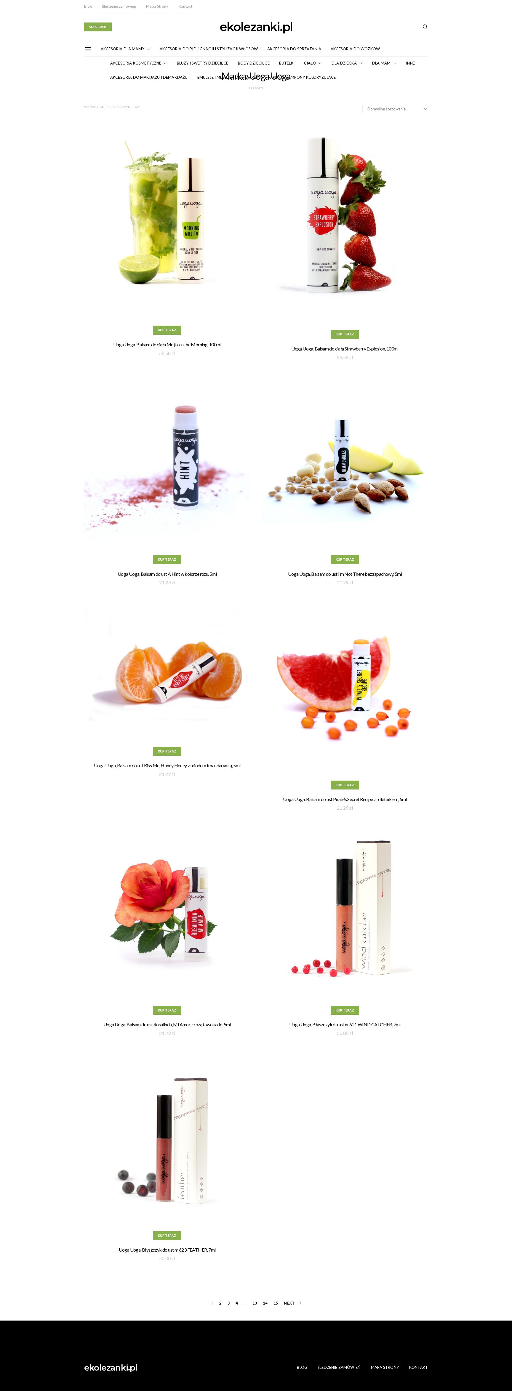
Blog (88, 6)
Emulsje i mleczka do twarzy (228, 77)
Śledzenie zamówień (119, 6)
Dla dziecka (344, 63)
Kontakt (185, 6)
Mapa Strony (157, 6)
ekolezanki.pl (256, 27)
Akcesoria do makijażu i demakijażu (149, 77)
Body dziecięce (254, 63)
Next (289, 1303)
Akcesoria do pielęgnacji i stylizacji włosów (209, 48)
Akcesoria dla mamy (122, 48)
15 (275, 1303)
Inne (410, 63)
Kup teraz (167, 330)
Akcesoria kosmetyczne (135, 63)
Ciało (310, 63)
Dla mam (381, 63)
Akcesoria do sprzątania (294, 48)
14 (265, 1303)
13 (254, 1303)
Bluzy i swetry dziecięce (202, 63)
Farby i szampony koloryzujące (302, 77)
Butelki (287, 63)
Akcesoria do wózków (355, 48)
